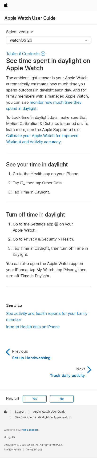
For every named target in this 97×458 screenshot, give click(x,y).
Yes (34, 398)
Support (20, 411)
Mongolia (9, 437)
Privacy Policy (12, 449)
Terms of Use (34, 449)
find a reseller (30, 429)
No (62, 398)
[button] (26, 53)
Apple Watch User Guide (30, 18)
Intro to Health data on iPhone (33, 326)
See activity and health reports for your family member (46, 316)
